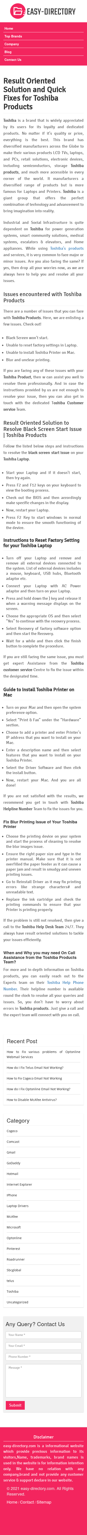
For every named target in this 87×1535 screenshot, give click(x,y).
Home (8, 28)
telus (10, 1281)
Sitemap (44, 1502)
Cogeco (12, 1131)
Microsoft (14, 1227)
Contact (27, 1502)
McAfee (12, 1216)
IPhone (12, 1195)
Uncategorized (17, 1302)
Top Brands (13, 36)
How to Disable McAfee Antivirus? (32, 1100)
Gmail (11, 1152)
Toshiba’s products (67, 248)
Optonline (14, 1238)
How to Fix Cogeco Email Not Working (34, 1078)
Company (11, 44)
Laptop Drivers (18, 1206)
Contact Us (12, 59)
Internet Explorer (19, 1184)
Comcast (13, 1141)
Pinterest (13, 1249)
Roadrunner (16, 1259)
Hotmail (12, 1174)
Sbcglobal (14, 1270)
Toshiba (13, 1291)
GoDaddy (13, 1163)
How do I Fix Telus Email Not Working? (35, 1067)
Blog (8, 51)
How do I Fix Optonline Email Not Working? (38, 1089)
